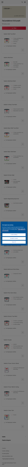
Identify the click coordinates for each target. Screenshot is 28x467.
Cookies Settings (14, 234)
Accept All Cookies (14, 238)
